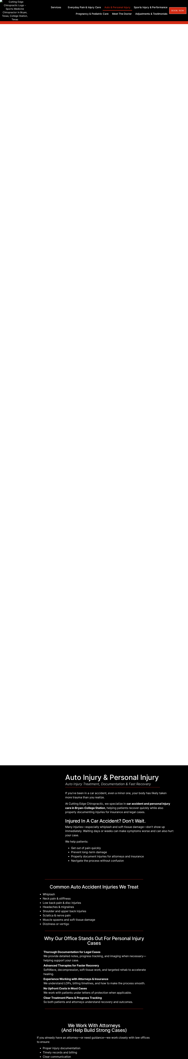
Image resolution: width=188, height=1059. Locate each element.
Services (56, 7)
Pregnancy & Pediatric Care (92, 13)
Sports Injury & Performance (150, 7)
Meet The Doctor (122, 13)
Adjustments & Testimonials (151, 13)
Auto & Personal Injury (117, 7)
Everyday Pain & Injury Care (84, 7)
